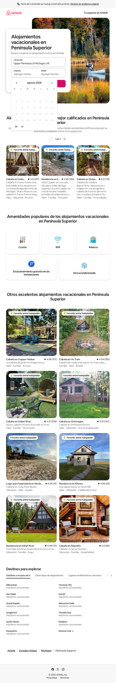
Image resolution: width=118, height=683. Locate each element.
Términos (64, 677)
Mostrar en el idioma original (84, 4)
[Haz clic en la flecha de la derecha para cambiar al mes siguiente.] (52, 83)
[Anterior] (51, 139)
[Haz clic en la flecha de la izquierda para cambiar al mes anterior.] (17, 83)
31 (22, 126)
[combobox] (38, 63)
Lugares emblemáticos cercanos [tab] (84, 575)
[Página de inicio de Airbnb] (14, 13)
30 (16, 126)
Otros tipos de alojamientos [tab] (49, 575)
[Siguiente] (64, 139)
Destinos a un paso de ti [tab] (18, 575)
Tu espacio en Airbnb (96, 12)
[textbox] (25, 74)
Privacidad (52, 677)
